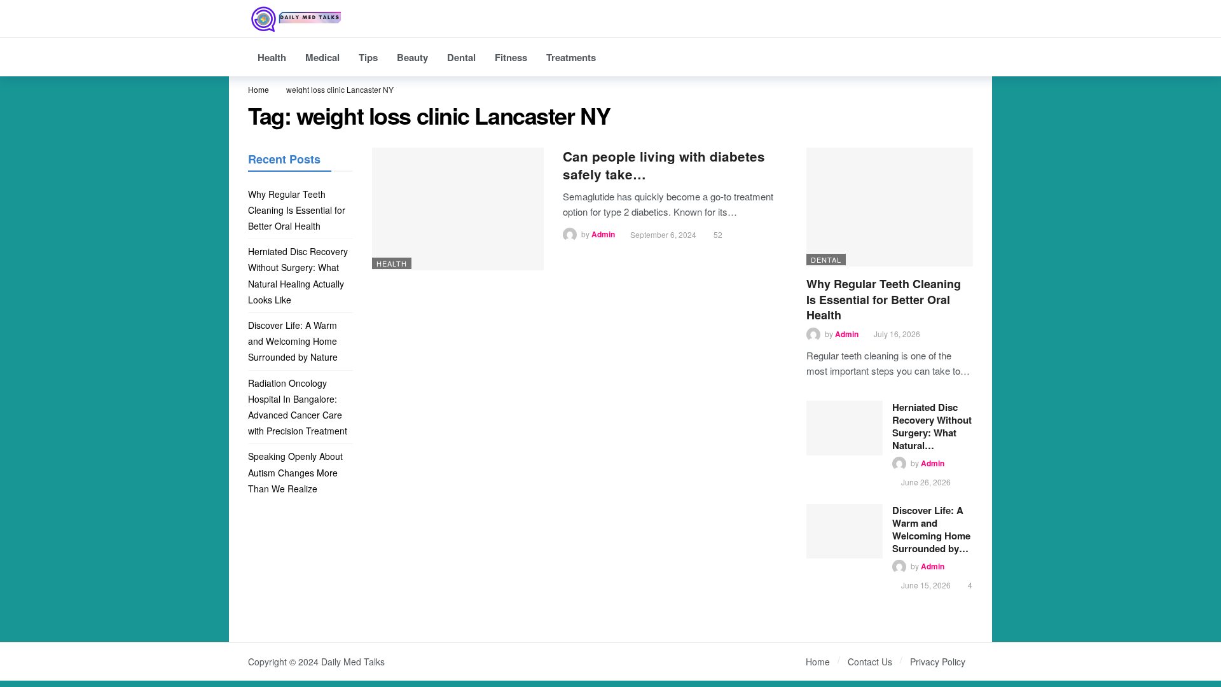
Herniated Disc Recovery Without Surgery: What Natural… (932, 426)
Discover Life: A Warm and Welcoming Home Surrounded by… (931, 529)
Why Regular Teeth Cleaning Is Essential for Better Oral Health (883, 299)
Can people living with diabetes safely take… (664, 165)
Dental (826, 259)
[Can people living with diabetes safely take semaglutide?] (458, 209)
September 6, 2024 (663, 234)
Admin (603, 234)
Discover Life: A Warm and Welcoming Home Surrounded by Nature (294, 341)
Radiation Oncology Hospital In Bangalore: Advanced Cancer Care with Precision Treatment (297, 407)
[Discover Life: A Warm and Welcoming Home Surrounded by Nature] (844, 531)
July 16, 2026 (897, 333)
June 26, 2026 (926, 481)
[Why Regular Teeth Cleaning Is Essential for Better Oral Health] (890, 207)
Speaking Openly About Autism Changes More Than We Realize (295, 472)
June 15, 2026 (926, 584)
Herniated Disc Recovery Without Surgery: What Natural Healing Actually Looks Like (298, 275)
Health (391, 263)
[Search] (963, 19)
